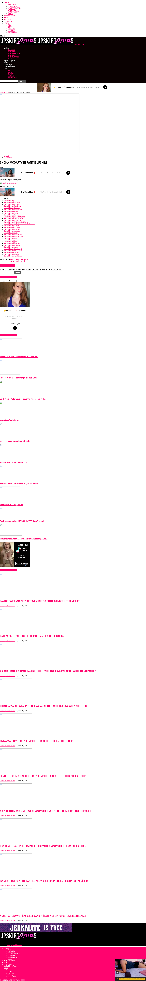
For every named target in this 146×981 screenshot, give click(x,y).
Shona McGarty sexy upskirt (13, 250)
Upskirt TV (12, 10)
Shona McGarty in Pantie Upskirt (14, 217)
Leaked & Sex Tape (10, 21)
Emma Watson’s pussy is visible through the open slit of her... (37, 741)
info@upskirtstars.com (14, 945)
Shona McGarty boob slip (12, 208)
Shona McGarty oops (10, 238)
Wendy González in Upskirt (9, 420)
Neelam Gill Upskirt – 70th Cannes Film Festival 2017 (19, 357)
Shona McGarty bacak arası (12, 204)
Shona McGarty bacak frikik (13, 206)
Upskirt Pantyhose (15, 8)
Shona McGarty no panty (12, 231)
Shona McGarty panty (11, 242)
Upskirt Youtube (14, 12)
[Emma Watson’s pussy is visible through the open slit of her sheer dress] (16, 736)
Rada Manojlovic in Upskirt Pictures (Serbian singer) (19, 483)
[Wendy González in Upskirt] (10, 416)
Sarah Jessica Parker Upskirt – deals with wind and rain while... (23, 399)
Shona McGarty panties (11, 240)
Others (6, 23)
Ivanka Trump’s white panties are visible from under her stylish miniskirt (44, 880)
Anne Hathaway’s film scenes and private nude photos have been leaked (43, 915)
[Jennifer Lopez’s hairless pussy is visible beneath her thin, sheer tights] (16, 771)
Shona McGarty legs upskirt (13, 220)
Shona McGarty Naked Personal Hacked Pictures (19, 224)
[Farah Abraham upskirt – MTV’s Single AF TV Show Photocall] (11, 517)
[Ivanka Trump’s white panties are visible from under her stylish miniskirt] (16, 876)
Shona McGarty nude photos (13, 234)
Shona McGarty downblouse (13, 209)
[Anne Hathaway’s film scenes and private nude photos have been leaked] (16, 911)
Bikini (6, 18)
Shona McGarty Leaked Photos (14, 218)
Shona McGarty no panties (12, 229)
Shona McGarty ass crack (12, 202)
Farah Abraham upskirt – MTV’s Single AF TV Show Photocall (22, 521)
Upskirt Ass (12, 6)
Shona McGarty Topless (11, 252)
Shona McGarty (9, 201)
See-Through (12, 33)
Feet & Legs (8, 19)
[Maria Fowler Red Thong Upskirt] (10, 501)
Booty (10, 27)
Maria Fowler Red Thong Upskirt (11, 505)
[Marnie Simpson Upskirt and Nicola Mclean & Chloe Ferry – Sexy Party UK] (11, 535)
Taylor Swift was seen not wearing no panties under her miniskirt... (41, 601)
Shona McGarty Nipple (11, 225)
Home (2, 92)
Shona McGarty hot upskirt (12, 215)
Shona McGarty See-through (13, 249)
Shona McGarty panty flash (12, 243)
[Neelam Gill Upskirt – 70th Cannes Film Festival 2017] (11, 353)
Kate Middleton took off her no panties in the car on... (33, 636)
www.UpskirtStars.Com (7, 606)
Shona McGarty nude (10, 233)
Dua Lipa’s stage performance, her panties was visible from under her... (43, 845)
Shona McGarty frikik (11, 213)
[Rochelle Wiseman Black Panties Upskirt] (10, 458)
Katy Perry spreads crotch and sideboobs (15, 441)
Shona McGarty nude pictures (13, 236)
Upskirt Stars (8, 157)
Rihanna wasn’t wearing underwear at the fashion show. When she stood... (45, 706)
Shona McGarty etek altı (11, 211)
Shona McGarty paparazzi (12, 245)
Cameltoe (11, 29)
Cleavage (11, 31)
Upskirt (7, 2)
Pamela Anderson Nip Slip (19, 259)
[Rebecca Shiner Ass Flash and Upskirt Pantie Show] (10, 374)
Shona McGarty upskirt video (13, 256)
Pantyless (12, 4)
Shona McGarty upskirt (11, 254)
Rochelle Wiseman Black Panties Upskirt (14, 462)
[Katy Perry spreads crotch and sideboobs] (10, 437)
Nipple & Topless (10, 16)
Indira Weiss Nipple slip (17, 261)
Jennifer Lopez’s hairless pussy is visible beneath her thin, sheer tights (43, 776)
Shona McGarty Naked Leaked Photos (16, 222)
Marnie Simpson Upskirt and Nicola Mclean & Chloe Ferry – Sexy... (23, 539)
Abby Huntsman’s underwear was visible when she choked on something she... (47, 811)
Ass (9, 25)
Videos (10, 14)
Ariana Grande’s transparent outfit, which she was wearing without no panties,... (49, 671)
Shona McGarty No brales (12, 227)
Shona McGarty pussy (11, 247)
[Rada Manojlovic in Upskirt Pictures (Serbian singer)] (11, 479)
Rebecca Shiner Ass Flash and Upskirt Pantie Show (18, 378)
